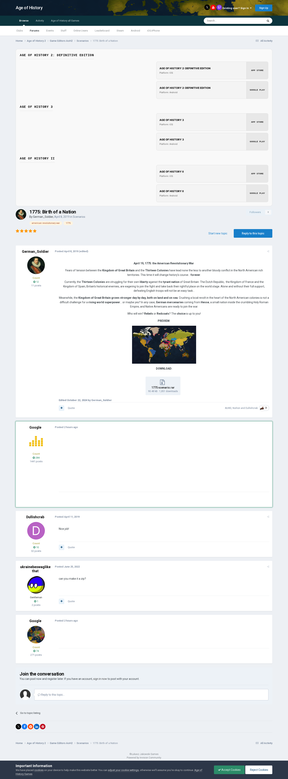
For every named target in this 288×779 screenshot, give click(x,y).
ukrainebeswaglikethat (35, 569)
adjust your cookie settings (123, 770)
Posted (66, 251)
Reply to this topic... (53, 694)
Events (50, 30)
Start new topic (217, 233)
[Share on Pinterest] (42, 726)
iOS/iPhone (153, 30)
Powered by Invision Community (144, 757)
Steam (120, 30)
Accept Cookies (231, 769)
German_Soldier (43, 216)
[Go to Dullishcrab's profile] (36, 531)
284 (37, 457)
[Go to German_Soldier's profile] (21, 214)
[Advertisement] (130, 464)
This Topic (252, 20)
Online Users (80, 30)
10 (37, 547)
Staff (63, 30)
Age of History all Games (65, 20)
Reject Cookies (258, 769)
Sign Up (263, 7)
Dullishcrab (251, 408)
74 (37, 650)
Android (135, 30)
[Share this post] (268, 251)
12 (37, 281)
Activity (40, 20)
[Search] (268, 21)
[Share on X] (18, 726)
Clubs (19, 30)
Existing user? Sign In (236, 8)
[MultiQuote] (61, 408)
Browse (24, 20)
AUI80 (228, 408)
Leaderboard (102, 30)
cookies (38, 770)
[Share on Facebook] (24, 726)
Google (35, 427)
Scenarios (79, 216)
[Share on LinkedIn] (36, 726)
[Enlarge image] (164, 344)
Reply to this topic (253, 233)
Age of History (29, 7)
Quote (71, 408)
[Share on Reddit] (30, 726)
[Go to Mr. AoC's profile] (36, 441)
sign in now (100, 678)
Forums (34, 30)
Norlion (236, 408)
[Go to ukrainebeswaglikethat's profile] (36, 585)
